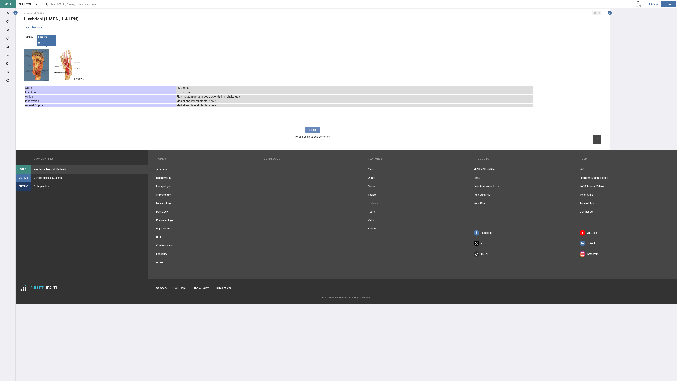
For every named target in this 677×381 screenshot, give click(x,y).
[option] (36, 65)
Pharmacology (164, 220)
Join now (653, 4)
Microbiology (163, 203)
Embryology (163, 186)
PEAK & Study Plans (485, 169)
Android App (587, 203)
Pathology (162, 211)
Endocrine (162, 254)
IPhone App (586, 194)
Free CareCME (482, 194)
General (28, 309)
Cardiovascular (164, 245)
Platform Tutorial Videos (594, 177)
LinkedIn (591, 243)
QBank (371, 177)
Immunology (163, 194)
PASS (477, 177)
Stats (159, 237)
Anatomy (161, 169)
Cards (371, 169)
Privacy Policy (201, 287)
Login (669, 4)
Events (372, 228)
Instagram (593, 254)
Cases (371, 186)
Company (161, 287)
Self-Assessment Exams (488, 186)
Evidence (373, 203)
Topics (372, 194)
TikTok (484, 254)
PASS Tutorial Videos (592, 186)
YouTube (592, 232)
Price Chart (480, 203)
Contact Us (586, 211)
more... (160, 262)
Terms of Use (223, 287)
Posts (371, 211)
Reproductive (163, 228)
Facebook (486, 232)
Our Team (180, 287)
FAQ (582, 169)
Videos (372, 220)
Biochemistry (163, 177)
